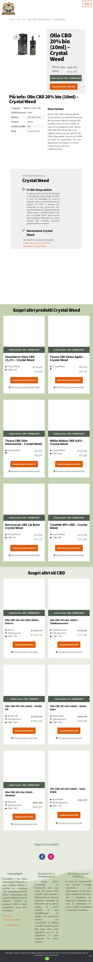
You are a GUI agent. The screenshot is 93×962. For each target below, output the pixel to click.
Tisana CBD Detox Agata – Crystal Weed (67, 358)
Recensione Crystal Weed (40, 233)
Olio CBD (21, 19)
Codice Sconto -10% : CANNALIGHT (65, 78)
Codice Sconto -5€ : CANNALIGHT (68, 699)
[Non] (90, 956)
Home (12, 19)
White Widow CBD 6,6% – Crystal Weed (67, 442)
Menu (87, 4)
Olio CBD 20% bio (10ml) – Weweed (19, 793)
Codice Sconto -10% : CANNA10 (24, 699)
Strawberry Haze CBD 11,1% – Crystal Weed (20, 358)
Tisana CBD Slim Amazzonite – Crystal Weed (23, 442)
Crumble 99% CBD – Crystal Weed (68, 526)
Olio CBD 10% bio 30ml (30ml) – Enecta (22, 621)
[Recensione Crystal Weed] (23, 230)
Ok (47, 959)
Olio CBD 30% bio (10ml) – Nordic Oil (23, 707)
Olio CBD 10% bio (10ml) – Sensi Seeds (67, 790)
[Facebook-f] (42, 857)
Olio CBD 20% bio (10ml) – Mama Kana (68, 707)
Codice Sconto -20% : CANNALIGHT (24, 613)
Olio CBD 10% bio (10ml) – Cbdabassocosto (64, 621)
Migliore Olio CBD (32, 108)
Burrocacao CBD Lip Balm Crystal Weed (22, 526)
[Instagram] (51, 857)
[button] (39, 36)
